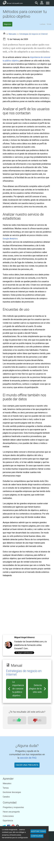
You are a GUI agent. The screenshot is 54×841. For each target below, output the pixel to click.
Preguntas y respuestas (13, 807)
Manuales (12, 34)
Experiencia (8, 820)
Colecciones (8, 816)
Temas (6, 788)
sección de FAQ (28, 757)
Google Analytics (10, 238)
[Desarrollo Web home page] (13, 3)
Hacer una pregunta (11, 812)
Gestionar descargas (12, 792)
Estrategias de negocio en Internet (33, 34)
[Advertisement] (27, 606)
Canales (6, 797)
